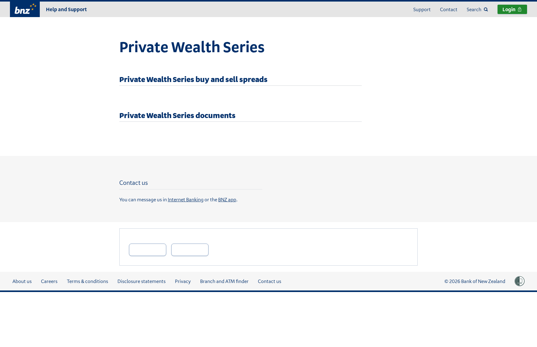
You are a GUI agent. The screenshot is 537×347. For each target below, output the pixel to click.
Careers (49, 281)
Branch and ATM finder (224, 281)
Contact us (269, 281)
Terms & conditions (87, 281)
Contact (448, 9)
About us (22, 281)
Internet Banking (186, 199)
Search (474, 9)
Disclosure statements (141, 281)
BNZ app (227, 199)
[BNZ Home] (25, 8)
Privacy (183, 281)
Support (422, 9)
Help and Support (66, 9)
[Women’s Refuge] (520, 281)
